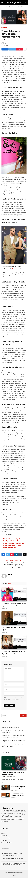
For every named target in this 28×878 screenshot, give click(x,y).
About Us (3, 833)
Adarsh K (8, 43)
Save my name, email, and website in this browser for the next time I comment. (14, 699)
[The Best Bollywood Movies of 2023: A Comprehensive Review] (5, 787)
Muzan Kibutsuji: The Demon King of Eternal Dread (17, 795)
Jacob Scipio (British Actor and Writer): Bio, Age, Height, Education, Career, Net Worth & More (13, 653)
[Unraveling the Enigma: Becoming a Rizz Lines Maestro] (14, 763)
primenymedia (11, 872)
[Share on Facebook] (5, 49)
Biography (4, 27)
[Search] (26, 2)
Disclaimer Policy (5, 838)
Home (14, 875)
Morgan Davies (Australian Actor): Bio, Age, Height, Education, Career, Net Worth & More (13, 629)
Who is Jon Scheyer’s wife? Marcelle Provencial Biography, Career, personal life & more (13, 545)
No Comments (22, 43)
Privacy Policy (4, 840)
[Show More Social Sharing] (25, 49)
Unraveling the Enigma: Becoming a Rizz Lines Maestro (12, 773)
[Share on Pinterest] (19, 49)
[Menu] (2, 2)
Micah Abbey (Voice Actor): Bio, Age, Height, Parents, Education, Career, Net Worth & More (13, 605)
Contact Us (4, 835)
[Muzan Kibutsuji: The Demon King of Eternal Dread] (5, 795)
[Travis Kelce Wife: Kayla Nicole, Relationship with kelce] (14, 17)
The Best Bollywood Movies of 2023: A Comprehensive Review (18, 787)
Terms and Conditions (6, 842)
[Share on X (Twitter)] (12, 49)
